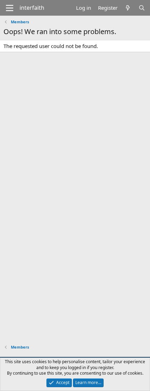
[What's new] (128, 7)
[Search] (142, 7)
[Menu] (9, 8)
